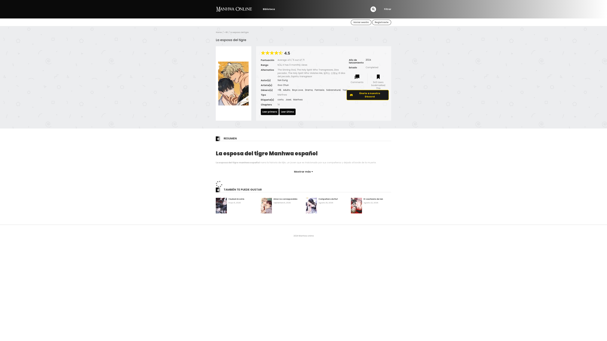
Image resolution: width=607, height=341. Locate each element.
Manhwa (298, 99)
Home (219, 32)
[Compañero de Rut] (311, 205)
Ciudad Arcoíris (236, 199)
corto (281, 99)
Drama (309, 90)
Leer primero (269, 111)
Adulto (286, 90)
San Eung (283, 80)
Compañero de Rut (328, 199)
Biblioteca (269, 9)
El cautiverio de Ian (373, 199)
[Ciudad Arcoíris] (221, 205)
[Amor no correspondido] (266, 205)
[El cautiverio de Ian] (356, 205)
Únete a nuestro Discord (369, 95)
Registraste (382, 22)
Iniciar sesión (361, 22)
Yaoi (345, 90)
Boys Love (297, 90)
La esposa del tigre (239, 32)
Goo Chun (283, 85)
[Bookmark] (378, 77)
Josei (288, 99)
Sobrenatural (333, 90)
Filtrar (387, 9)
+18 (226, 32)
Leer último (287, 111)
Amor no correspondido (285, 199)
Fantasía (319, 90)
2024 (368, 59)
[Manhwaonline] (234, 9)
